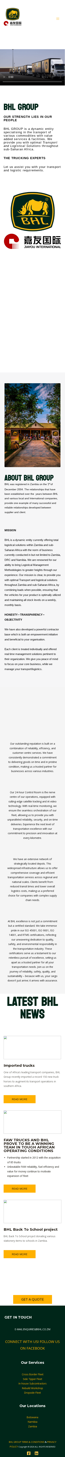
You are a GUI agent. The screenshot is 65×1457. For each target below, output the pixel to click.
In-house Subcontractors (33, 1383)
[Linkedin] (36, 1453)
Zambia (32, 1426)
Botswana (32, 1417)
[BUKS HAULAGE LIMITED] (13, 18)
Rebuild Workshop (32, 1388)
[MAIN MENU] (58, 18)
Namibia (32, 1421)
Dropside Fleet (32, 1392)
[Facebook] (29, 1453)
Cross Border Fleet (32, 1374)
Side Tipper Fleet (32, 1379)
